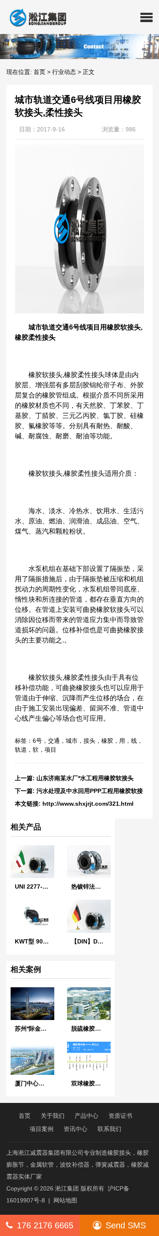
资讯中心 (75, 1128)
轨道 (21, 749)
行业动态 (64, 71)
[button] (146, 17)
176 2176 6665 (45, 1225)
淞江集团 (67, 1188)
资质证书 (120, 1115)
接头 (89, 740)
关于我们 (52, 1115)
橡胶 (107, 740)
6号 (37, 740)
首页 (39, 71)
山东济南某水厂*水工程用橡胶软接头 (85, 778)
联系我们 (109, 1128)
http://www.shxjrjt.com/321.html (88, 803)
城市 (72, 740)
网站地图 (65, 1200)
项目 (50, 749)
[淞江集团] (34, 17)
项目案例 (41, 1128)
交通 (54, 740)
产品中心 (86, 1115)
